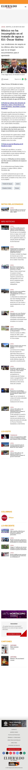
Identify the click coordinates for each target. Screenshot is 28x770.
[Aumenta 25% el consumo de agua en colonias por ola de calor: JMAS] (5, 210)
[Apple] (21, 753)
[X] (7, 753)
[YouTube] (10, 753)
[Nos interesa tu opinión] (14, 723)
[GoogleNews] (17, 753)
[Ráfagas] (4, 518)
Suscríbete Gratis (14, 634)
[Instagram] (14, 753)
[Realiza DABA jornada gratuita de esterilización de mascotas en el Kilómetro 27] (5, 555)
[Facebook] (3, 753)
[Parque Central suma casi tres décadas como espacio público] (5, 353)
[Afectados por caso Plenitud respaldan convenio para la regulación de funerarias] (5, 317)
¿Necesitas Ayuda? (14, 749)
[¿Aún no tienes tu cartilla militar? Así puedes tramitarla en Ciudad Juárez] (5, 333)
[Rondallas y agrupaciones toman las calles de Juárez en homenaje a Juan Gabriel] (5, 376)
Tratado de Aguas (7, 183)
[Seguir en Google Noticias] (25, 79)
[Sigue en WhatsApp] (22, 79)
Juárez (18, 183)
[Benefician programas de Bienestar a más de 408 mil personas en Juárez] (5, 275)
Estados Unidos (6, 188)
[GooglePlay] (24, 753)
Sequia (17, 188)
